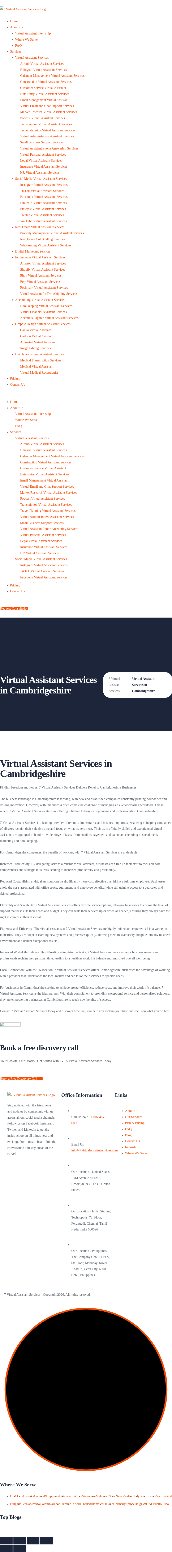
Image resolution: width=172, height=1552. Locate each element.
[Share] (19, 1540)
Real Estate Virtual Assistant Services (39, 227)
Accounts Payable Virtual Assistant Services (49, 318)
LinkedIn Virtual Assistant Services (43, 203)
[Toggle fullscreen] (33, 1540)
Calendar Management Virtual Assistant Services (52, 75)
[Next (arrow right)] (19, 1548)
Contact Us (17, 384)
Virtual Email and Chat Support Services (47, 106)
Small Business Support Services (42, 142)
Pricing (15, 378)
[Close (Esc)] (6, 1540)
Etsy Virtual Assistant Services (40, 281)
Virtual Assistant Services (32, 57)
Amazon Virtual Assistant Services (43, 263)
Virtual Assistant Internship (33, 33)
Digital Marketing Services (33, 251)
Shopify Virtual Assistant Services (42, 269)
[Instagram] (46, 1172)
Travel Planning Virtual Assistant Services (48, 130)
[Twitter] (24, 1172)
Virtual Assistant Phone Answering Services (49, 148)
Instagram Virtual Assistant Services (44, 185)
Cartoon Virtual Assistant (36, 336)
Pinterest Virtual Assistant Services (43, 209)
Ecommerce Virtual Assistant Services (40, 257)
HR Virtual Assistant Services (39, 172)
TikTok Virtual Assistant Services (42, 191)
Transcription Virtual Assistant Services (46, 124)
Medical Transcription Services (40, 360)
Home (14, 21)
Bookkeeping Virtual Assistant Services (46, 306)
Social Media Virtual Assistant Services (41, 178)
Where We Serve (26, 39)
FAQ (18, 45)
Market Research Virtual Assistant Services (48, 112)
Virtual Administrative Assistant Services (47, 136)
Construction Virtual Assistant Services (46, 81)
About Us (16, 27)
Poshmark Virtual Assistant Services (44, 287)
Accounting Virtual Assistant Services (40, 300)
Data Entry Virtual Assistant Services (44, 94)
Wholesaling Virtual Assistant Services (45, 245)
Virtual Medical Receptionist (39, 372)
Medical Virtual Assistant (36, 366)
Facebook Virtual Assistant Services (44, 196)
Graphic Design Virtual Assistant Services (42, 324)
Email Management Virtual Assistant (44, 100)
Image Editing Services (35, 348)
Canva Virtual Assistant (35, 330)
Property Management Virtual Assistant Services (52, 233)
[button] (86, 396)
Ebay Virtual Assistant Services (40, 275)
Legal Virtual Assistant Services (41, 160)
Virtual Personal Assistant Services (43, 154)
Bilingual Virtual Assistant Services (43, 69)
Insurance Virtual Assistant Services (43, 166)
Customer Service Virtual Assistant (43, 88)
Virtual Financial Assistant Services (43, 312)
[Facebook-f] (12, 1172)
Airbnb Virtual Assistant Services (42, 63)
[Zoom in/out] (46, 1540)
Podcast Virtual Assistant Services (42, 118)
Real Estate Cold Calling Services (42, 239)
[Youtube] (35, 1172)
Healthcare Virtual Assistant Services (39, 354)
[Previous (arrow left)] (6, 1548)
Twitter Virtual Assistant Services (42, 215)
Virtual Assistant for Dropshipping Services (48, 293)
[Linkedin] (12, 1184)
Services (15, 51)
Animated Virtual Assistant (38, 342)
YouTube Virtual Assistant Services (43, 221)
